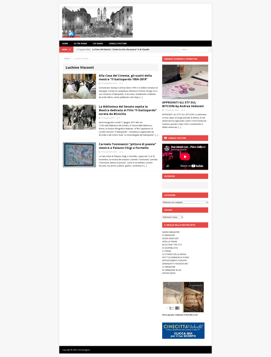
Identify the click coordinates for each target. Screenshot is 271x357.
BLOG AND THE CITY (172, 244)
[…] (141, 97)
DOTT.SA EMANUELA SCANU (175, 257)
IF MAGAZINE (168, 235)
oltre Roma (80, 43)
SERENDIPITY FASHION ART (175, 263)
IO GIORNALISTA (170, 247)
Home (65, 43)
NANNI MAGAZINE (171, 232)
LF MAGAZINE (168, 266)
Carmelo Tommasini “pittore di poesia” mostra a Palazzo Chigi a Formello (127, 146)
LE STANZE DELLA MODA (174, 254)
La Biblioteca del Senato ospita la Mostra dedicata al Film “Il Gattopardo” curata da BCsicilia (128, 110)
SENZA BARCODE (170, 238)
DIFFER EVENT (169, 273)
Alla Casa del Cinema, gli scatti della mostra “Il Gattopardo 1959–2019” (125, 77)
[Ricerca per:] (194, 49)
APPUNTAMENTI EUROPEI (174, 260)
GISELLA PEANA (169, 241)
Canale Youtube (177, 138)
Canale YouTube (118, 43)
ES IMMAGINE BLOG (171, 270)
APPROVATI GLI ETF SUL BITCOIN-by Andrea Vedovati (183, 104)
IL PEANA (166, 251)
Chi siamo (98, 43)
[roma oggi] (135, 22)
